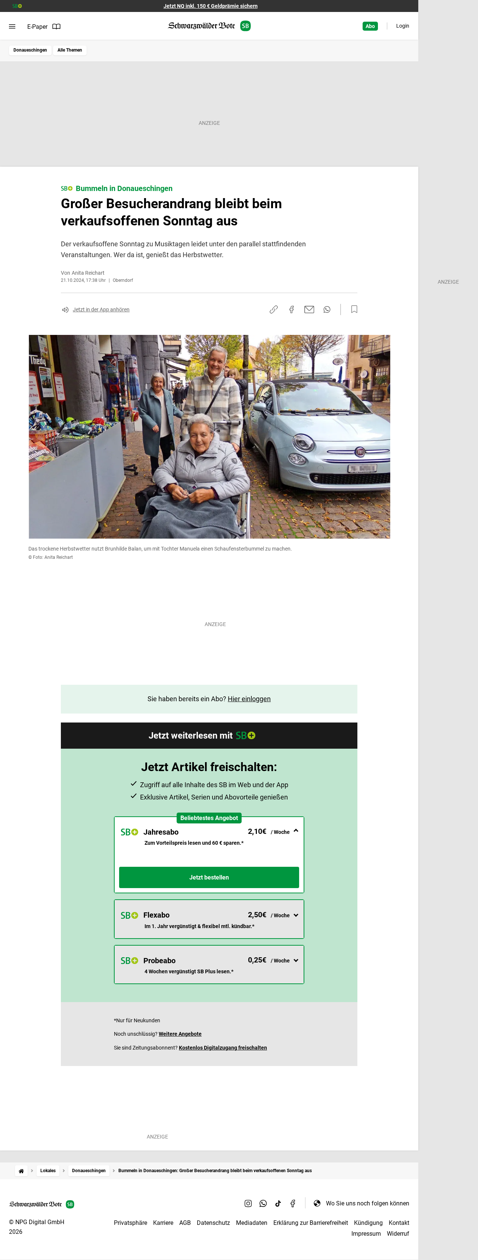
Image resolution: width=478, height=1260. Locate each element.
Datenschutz (213, 1222)
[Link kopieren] (273, 309)
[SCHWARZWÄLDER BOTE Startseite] (209, 26)
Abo (370, 26)
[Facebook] (293, 1203)
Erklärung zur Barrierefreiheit (310, 1222)
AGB (185, 1222)
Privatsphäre (130, 1222)
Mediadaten (251, 1222)
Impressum (366, 1233)
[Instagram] (248, 1203)
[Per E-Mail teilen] (309, 309)
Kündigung (368, 1222)
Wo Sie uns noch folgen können (367, 1203)
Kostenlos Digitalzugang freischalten (223, 1048)
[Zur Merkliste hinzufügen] (352, 309)
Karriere (163, 1222)
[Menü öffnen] (12, 26)
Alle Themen (70, 50)
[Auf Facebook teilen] (291, 309)
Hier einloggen (249, 699)
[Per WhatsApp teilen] (327, 309)
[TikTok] (278, 1203)
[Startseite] (21, 1170)
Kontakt (399, 1222)
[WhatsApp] (263, 1203)
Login (402, 26)
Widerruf (398, 1233)
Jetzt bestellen (209, 877)
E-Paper (37, 26)
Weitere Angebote (180, 1034)
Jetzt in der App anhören (101, 309)
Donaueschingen (30, 50)
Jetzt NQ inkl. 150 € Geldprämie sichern (211, 6)
